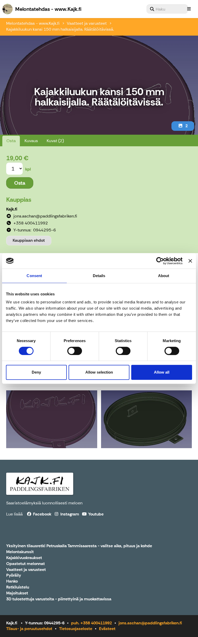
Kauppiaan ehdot (29, 240)
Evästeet (107, 628)
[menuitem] (167, 9)
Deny (36, 372)
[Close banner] (190, 261)
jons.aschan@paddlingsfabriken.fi (150, 623)
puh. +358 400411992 (91, 623)
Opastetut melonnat (25, 563)
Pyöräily (13, 575)
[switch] (74, 351)
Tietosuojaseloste (75, 628)
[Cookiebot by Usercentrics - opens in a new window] (160, 261)
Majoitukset (17, 593)
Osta (11, 140)
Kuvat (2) (55, 140)
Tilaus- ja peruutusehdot (29, 628)
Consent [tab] (34, 275)
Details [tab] (99, 275)
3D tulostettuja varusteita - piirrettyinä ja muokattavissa (58, 599)
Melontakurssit (20, 552)
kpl (28, 169)
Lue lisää (14, 514)
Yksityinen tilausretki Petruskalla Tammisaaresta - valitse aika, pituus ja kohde (79, 546)
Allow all (161, 372)
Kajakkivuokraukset (24, 557)
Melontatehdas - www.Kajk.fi (33, 23)
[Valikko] (189, 9)
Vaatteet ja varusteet (87, 23)
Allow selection (99, 372)
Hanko (12, 581)
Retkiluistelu (17, 587)
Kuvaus (31, 140)
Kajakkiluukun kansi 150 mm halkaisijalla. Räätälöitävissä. (60, 29)
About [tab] (163, 275)
